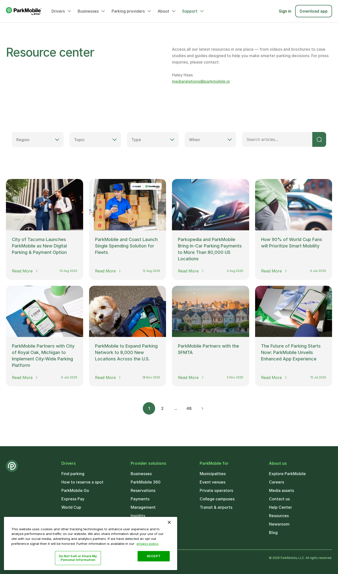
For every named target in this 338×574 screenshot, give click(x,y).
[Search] (319, 139)
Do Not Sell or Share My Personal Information (78, 558)
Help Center (280, 507)
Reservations (143, 490)
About (163, 11)
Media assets (281, 490)
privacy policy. (148, 543)
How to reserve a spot (82, 482)
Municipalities (213, 473)
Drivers (58, 11)
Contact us (279, 498)
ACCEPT (154, 556)
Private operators (216, 490)
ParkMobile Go (75, 490)
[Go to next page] (202, 408)
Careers (276, 482)
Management (143, 507)
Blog (273, 532)
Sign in (285, 11)
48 (189, 408)
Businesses (88, 11)
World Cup (71, 507)
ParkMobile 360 (146, 482)
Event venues (212, 482)
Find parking (72, 473)
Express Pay (72, 498)
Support (189, 11)
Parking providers (128, 11)
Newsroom (279, 524)
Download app (314, 11)
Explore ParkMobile (287, 473)
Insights (138, 515)
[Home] (24, 11)
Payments (140, 498)
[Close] (169, 522)
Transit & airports (216, 507)
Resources (279, 515)
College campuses (217, 498)
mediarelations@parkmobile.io (201, 81)
